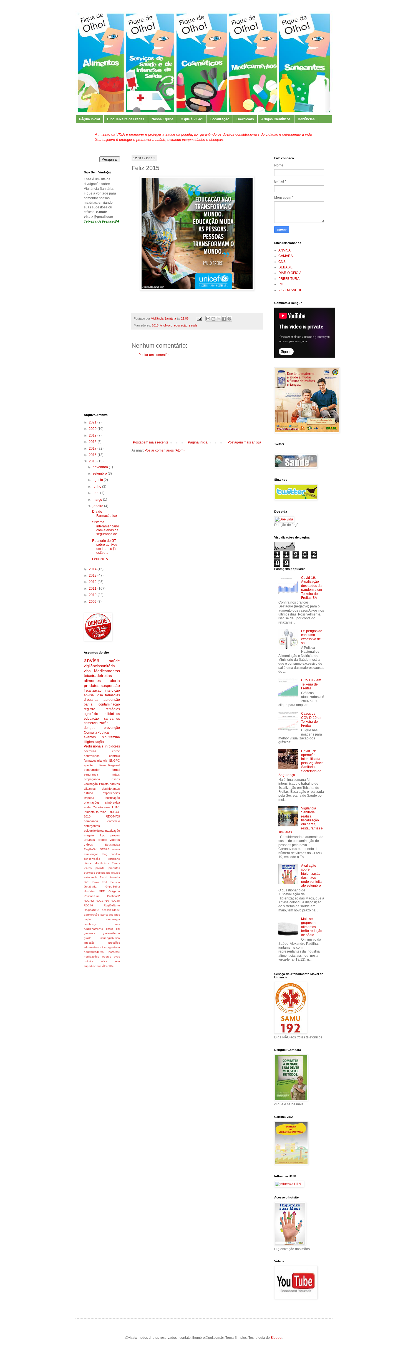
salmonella (90, 877)
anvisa (92, 660)
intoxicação (112, 830)
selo (117, 961)
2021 (93, 422)
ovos (117, 956)
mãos (116, 774)
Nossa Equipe (162, 119)
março (98, 500)
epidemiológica (94, 830)
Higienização (94, 742)
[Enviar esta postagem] (199, 318)
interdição (112, 690)
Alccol (103, 877)
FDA (104, 882)
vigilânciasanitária (99, 666)
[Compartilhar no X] (218, 318)
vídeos (88, 844)
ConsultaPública (96, 732)
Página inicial (198, 442)
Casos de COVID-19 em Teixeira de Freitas (311, 719)
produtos (91, 685)
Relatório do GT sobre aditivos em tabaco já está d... (104, 547)
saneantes (112, 719)
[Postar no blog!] (213, 318)
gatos (109, 928)
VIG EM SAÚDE (290, 290)
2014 (93, 569)
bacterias (90, 751)
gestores (89, 933)
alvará (116, 849)
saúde (193, 325)
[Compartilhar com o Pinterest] (229, 318)
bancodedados (110, 914)
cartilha (115, 854)
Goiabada (90, 886)
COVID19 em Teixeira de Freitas (311, 684)
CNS (282, 262)
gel (118, 928)
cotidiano (114, 858)
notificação (112, 797)
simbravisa (112, 802)
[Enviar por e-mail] (208, 318)
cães (117, 924)
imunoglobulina (110, 937)
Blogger (276, 1338)
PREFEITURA (288, 279)
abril (96, 493)
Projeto (104, 784)
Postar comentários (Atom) (165, 450)
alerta (115, 680)
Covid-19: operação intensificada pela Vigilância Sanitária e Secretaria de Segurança (301, 763)
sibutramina (111, 737)
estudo (88, 793)
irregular (89, 835)
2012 (93, 582)
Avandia (114, 877)
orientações (92, 802)
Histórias (89, 891)
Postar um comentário (155, 355)
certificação (91, 924)
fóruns (116, 863)
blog (104, 854)
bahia (88, 704)
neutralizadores (94, 951)
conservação (92, 858)
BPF (86, 882)
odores (106, 956)
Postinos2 (113, 896)
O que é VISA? (192, 119)
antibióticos (111, 714)
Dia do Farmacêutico (104, 513)
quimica (89, 961)
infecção (89, 942)
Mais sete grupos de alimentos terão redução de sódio (311, 927)
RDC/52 (89, 900)
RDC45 (115, 900)
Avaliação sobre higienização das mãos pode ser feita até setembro (311, 876)
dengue (89, 728)
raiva (104, 961)
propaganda (92, 779)
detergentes (92, 825)
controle (114, 755)
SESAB (105, 849)
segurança (91, 774)
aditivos (115, 784)
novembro (101, 467)
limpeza (89, 797)
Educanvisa (112, 844)
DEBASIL (285, 267)
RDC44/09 (113, 816)
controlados (92, 755)
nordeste (114, 951)
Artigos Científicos (276, 119)
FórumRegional (109, 765)
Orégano (114, 891)
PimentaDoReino (95, 812)
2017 (93, 448)
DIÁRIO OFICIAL (290, 273)
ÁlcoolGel (108, 966)
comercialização (96, 723)
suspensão (110, 685)
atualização (91, 854)
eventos (90, 737)
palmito (100, 867)
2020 (93, 429)
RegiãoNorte (112, 905)
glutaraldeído (111, 933)
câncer (88, 863)
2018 (93, 442)
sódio (87, 807)
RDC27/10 (102, 900)
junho (97, 486)
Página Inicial (89, 119)
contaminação (109, 704)
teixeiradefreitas (98, 675)
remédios (113, 709)
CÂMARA (285, 256)
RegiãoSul (90, 849)
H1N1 (116, 807)
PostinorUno (92, 896)
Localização (219, 119)
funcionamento (93, 928)
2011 (93, 588)
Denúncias (306, 119)
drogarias (91, 700)
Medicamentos (107, 671)
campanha (91, 821)
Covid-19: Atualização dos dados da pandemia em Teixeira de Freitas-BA (311, 588)
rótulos (115, 872)
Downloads (245, 119)
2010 (93, 595)
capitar (88, 919)
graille (87, 937)
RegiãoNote (91, 909)
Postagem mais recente (150, 442)
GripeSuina (112, 886)
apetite (88, 765)
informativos (91, 947)
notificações (91, 956)
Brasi (95, 882)
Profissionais (93, 746)
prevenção (112, 728)
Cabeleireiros (101, 807)
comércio (113, 821)
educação (180, 325)
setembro (100, 473)
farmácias (112, 695)
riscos (116, 779)
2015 (155, 325)
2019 (93, 435)
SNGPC (114, 760)
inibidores (112, 746)
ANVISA (284, 250)
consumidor (92, 769)
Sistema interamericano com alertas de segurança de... (106, 528)
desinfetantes (111, 788)
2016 (93, 455)
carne (116, 751)
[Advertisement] (197, 398)
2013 (93, 575)
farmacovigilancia (95, 760)
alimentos (92, 680)
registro (89, 709)
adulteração (91, 914)
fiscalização (93, 690)
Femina (115, 882)
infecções (114, 942)
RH (280, 284)
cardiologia (113, 919)
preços (102, 839)
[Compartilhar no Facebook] (224, 318)
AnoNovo (166, 325)
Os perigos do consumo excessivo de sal (311, 637)
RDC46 (88, 905)
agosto (98, 480)
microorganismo (110, 947)
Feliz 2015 (100, 559)
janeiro (98, 506)
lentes (88, 867)
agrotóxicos (92, 714)
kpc (102, 835)
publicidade (103, 872)
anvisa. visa (93, 695)
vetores (115, 839)
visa (87, 671)
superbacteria (92, 966)
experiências (111, 793)
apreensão (112, 700)
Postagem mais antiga (244, 442)
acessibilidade (111, 909)
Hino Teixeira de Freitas (125, 119)
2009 (93, 602)
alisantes (90, 788)
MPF (102, 891)
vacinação (91, 784)
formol (116, 769)
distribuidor (102, 863)
